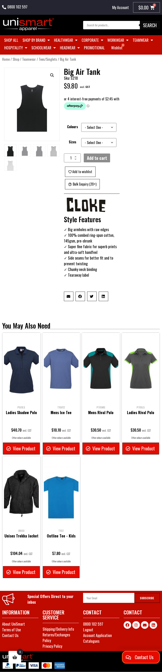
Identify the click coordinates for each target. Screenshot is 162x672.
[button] (52, 75)
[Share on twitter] (92, 296)
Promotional (94, 47)
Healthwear (63, 40)
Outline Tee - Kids (61, 536)
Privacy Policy (52, 646)
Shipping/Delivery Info (58, 629)
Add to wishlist (82, 171)
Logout (88, 629)
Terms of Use (11, 629)
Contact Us (10, 635)
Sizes (72, 142)
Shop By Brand (34, 40)
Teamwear (140, 40)
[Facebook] (127, 625)
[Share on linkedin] (103, 296)
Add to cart (97, 158)
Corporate (90, 40)
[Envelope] (144, 625)
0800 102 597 (17, 6)
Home (6, 59)
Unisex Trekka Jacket (21, 536)
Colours (72, 126)
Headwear (67, 47)
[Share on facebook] (80, 296)
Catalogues (91, 641)
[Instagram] (136, 625)
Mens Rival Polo (100, 412)
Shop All (11, 40)
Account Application (97, 635)
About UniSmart (13, 624)
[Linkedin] (153, 625)
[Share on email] (68, 296)
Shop (16, 59)
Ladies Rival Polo (140, 412)
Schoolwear (41, 47)
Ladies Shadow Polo (21, 412)
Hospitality (13, 47)
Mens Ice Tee (61, 412)
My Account (120, 7)
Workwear (115, 40)
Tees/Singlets (48, 59)
